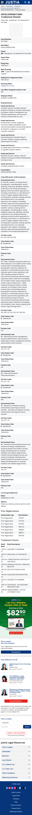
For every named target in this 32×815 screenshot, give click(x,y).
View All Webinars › (16, 701)
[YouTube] (10, 788)
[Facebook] (12, 788)
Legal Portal (16, 795)
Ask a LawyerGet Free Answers (8, 642)
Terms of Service (16, 805)
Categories (17, 6)
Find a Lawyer (6, 719)
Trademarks (9, 6)
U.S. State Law (7, 769)
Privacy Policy (16, 808)
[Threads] (17, 788)
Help (16, 802)
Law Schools (6, 760)
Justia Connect (16, 792)
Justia (2, 6)
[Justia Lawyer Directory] (25, 788)
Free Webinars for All (9, 660)
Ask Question (16, 652)
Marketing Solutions (10, 777)
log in (7, 504)
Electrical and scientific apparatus (10, 8)
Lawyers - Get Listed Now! (16, 733)
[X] (22, 788)
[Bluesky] (20, 788)
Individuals (6, 751)
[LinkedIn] (7, 788)
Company (16, 799)
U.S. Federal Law (8, 764)
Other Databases (8, 773)
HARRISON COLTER (7, 86)
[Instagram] (15, 788)
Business (5, 756)
